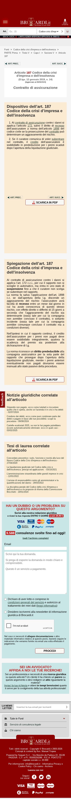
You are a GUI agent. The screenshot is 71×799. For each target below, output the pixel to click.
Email (7, 544)
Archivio (49, 766)
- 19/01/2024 (34, 489)
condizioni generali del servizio (26, 602)
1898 (56, 128)
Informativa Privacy (51, 764)
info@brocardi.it (32, 764)
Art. (13, 64)
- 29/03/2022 (32, 481)
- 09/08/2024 (33, 418)
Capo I (37, 53)
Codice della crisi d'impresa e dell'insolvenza (34, 49)
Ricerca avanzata (67, 31)
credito (34, 142)
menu (5, 22)
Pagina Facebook (34, 776)
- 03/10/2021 (32, 468)
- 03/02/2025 (34, 428)
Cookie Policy (25, 766)
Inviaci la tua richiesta (15, 685)
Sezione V (49, 53)
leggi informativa (46, 605)
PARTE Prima (11, 53)
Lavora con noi (35, 770)
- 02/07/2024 (35, 409)
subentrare (58, 139)
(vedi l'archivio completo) (36, 538)
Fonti (6, 49)
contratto (54, 131)
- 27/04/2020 (35, 460)
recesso (59, 125)
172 (30, 125)
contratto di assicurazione (30, 122)
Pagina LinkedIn (48, 776)
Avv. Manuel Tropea (46, 751)
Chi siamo (38, 766)
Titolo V (25, 53)
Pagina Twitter (41, 776)
